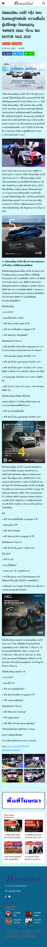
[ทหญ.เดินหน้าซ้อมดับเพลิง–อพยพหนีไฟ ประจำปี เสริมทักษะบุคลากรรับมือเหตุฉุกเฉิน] (13, 847)
